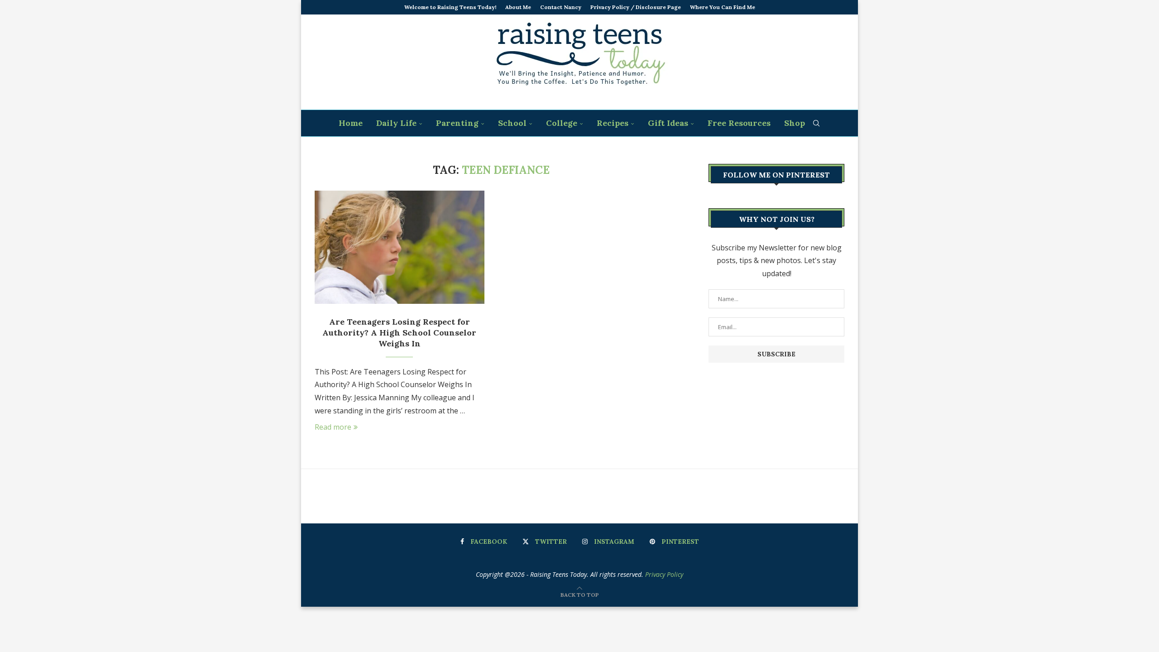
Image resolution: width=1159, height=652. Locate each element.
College (561, 123)
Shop (794, 123)
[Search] (816, 123)
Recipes (612, 123)
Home (351, 123)
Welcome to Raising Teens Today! (450, 7)
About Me (518, 7)
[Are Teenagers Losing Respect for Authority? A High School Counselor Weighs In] (399, 247)
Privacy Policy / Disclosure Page (635, 7)
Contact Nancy (560, 7)
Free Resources (739, 123)
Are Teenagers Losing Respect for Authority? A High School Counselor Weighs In (399, 332)
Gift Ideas (668, 123)
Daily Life (396, 123)
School (512, 123)
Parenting (457, 123)
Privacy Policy (664, 574)
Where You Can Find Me (722, 7)
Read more (333, 427)
